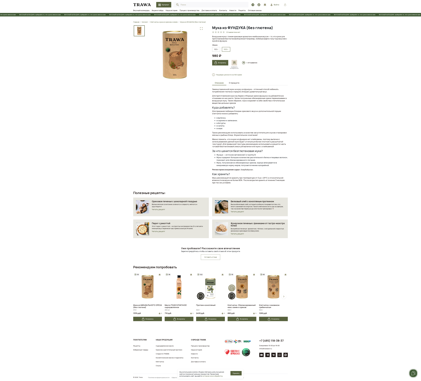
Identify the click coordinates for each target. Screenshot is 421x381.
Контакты (195, 358)
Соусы (158, 366)
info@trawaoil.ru (265, 349)
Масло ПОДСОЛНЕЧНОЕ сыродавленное (176, 306)
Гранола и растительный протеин (169, 350)
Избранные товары (140, 350)
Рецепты (136, 346)
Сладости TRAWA (162, 354)
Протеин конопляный (205, 305)
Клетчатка (160, 362)
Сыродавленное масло (165, 346)
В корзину (222, 63)
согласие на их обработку (212, 376)
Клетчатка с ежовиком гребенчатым (269, 306)
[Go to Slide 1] (139, 30)
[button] (174, 55)
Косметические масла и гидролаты (169, 358)
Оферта (174, 377)
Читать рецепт (158, 209)
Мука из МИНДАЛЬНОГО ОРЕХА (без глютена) (147, 306)
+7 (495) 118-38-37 (271, 341)
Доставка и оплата (198, 362)
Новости (194, 354)
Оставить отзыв (210, 257)
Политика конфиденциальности (158, 377)
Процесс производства (200, 346)
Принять (236, 373)
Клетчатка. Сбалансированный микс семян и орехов (242, 306)
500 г (226, 49)
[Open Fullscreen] (201, 28)
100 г (216, 49)
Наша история (196, 350)
